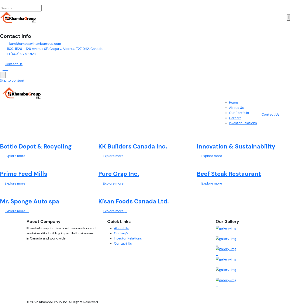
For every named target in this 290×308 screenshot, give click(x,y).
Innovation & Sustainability (236, 146)
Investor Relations (243, 123)
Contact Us (271, 114)
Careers (235, 118)
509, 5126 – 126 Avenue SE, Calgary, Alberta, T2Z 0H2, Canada (55, 48)
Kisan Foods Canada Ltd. (133, 201)
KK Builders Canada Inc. (132, 146)
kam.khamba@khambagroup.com (35, 43)
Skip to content (12, 80)
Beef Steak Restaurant (229, 174)
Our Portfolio (239, 113)
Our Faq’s (121, 233)
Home (233, 102)
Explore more (15, 156)
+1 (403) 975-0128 (21, 54)
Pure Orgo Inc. (118, 174)
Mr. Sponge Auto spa (29, 201)
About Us (236, 107)
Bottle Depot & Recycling (36, 146)
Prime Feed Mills (23, 174)
